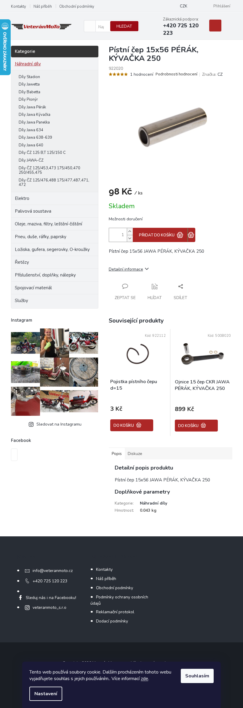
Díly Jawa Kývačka (34, 114)
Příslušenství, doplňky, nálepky (45, 275)
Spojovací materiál (33, 288)
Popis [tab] (117, 453)
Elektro (22, 198)
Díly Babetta (29, 92)
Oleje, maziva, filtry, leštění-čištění (48, 224)
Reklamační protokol (115, 612)
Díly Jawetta (29, 84)
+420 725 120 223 (50, 581)
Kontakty (18, 6)
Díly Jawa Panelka (34, 122)
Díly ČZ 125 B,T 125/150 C (42, 152)
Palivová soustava (33, 211)
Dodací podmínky (112, 621)
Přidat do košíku (157, 235)
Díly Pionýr (28, 99)
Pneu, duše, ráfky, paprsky (40, 237)
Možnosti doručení (126, 219)
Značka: (212, 74)
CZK (183, 6)
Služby (21, 301)
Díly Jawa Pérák (32, 107)
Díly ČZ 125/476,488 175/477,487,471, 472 (54, 183)
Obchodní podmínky (76, 6)
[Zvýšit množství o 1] (130, 231)
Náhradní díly (28, 64)
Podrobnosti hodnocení (176, 74)
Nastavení (45, 693)
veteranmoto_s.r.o (49, 607)
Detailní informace (126, 269)
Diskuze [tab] (135, 453)
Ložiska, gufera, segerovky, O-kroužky (52, 249)
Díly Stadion (29, 77)
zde (144, 678)
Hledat (124, 26)
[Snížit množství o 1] (130, 238)
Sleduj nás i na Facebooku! (51, 597)
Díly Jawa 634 (31, 130)
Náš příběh (42, 6)
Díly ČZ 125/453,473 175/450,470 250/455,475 (49, 170)
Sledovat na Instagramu (58, 424)
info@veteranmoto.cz (53, 570)
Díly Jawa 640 (31, 145)
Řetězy (22, 262)
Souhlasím (197, 676)
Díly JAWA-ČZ (31, 160)
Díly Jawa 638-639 (35, 137)
